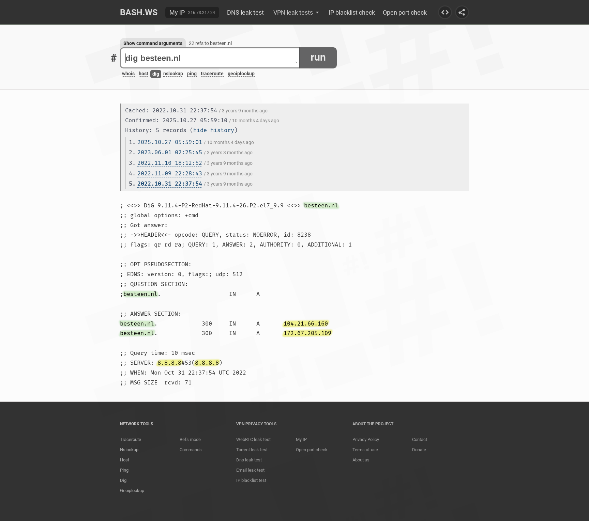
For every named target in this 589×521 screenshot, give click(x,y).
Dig (123, 480)
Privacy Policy (365, 439)
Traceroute (130, 439)
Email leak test (250, 470)
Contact (419, 439)
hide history (213, 130)
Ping (124, 470)
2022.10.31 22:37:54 (169, 183)
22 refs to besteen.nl (210, 43)
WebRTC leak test (253, 439)
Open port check (405, 12)
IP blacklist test (251, 480)
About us (360, 459)
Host (124, 459)
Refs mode (190, 439)
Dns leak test (249, 459)
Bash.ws (138, 12)
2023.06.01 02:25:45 (169, 152)
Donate (419, 449)
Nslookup (129, 449)
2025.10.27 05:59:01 (169, 142)
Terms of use (365, 449)
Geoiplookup (132, 490)
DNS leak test (245, 12)
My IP (177, 12)
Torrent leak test (252, 449)
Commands (191, 449)
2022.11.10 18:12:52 (169, 163)
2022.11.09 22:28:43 (169, 173)
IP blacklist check (352, 12)
